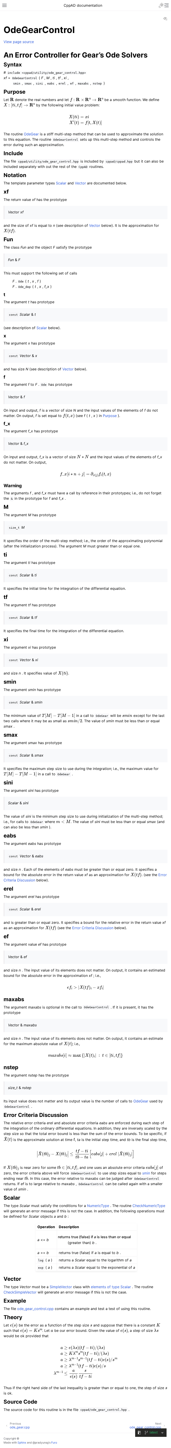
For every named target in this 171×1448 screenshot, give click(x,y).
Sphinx (22, 1442)
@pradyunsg (41, 1442)
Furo (54, 1442)
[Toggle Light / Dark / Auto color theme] (161, 5)
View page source (19, 41)
